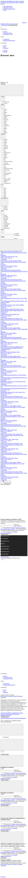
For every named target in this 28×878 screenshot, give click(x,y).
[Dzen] (14, 696)
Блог (4, 691)
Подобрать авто (4, 534)
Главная (5, 50)
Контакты (5, 692)
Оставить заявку (4, 754)
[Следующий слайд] (3, 751)
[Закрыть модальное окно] (12, 745)
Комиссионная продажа (9, 8)
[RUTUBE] (4, 696)
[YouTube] (9, 696)
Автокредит (6, 683)
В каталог (3, 876)
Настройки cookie (5, 716)
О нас (4, 10)
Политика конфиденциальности (10, 715)
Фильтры (3, 83)
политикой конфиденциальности (9, 532)
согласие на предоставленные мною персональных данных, (13, 528)
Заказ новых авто (7, 6)
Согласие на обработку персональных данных (12, 712)
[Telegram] (3, 865)
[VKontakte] (19, 696)
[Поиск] (12, 90)
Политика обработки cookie (7, 714)
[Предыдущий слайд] (1, 751)
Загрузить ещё (7, 483)
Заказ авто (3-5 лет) (8, 7)
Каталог (3, 3)
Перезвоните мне (13, 25)
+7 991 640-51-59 (5, 25)
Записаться (3, 857)
